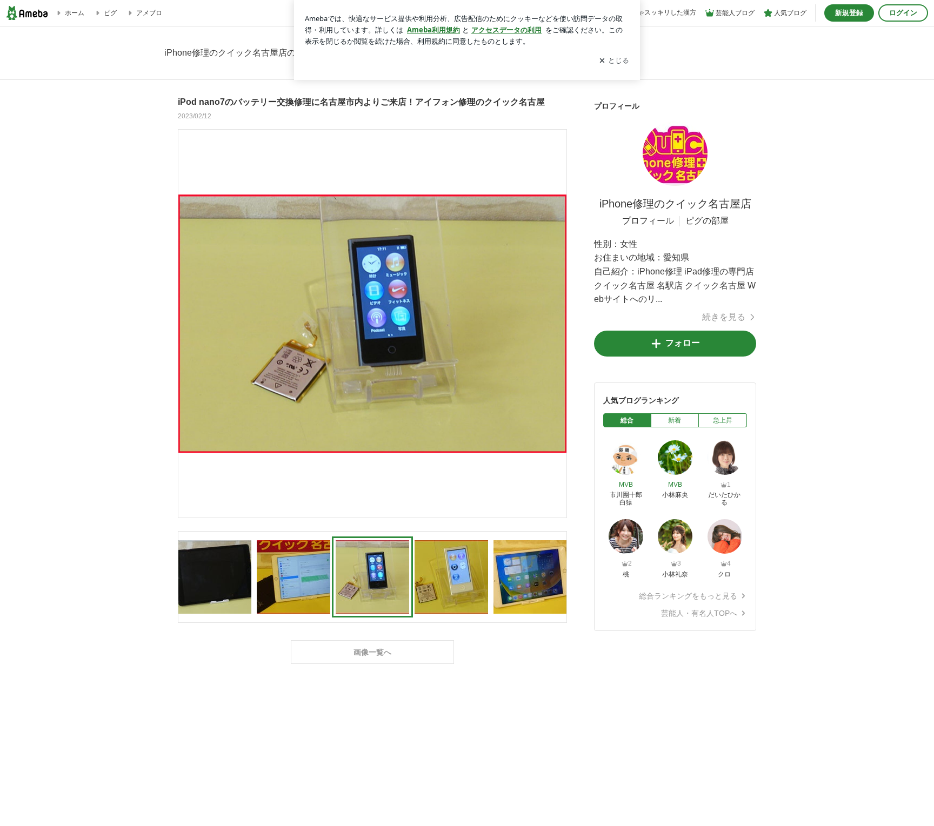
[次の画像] (555, 323)
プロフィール (648, 220)
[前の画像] (189, 323)
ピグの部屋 (707, 220)
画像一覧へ (372, 652)
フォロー (682, 342)
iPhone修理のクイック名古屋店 (675, 204)
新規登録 (849, 13)
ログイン (903, 13)
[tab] (627, 420)
